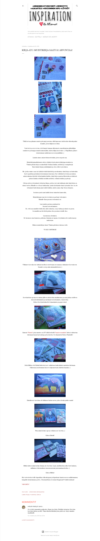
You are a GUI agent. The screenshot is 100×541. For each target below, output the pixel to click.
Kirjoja (27, 494)
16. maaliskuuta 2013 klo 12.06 (36, 515)
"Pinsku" (30, 332)
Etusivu (31, 37)
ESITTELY (38, 37)
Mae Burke (56, 535)
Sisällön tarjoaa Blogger (51, 531)
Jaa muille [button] (25, 492)
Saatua (39, 494)
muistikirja (33, 494)
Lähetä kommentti (28, 520)
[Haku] (77, 6)
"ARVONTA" (25, 484)
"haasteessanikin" (60, 332)
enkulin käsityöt (33, 506)
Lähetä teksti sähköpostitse (36, 492)
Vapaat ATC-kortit (50, 37)
